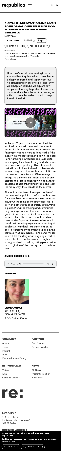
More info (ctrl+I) (8, 441)
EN (57, 5)
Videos (6, 370)
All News (36, 370)
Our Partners (38, 343)
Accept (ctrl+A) (11, 447)
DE (52, 5)
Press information (41, 373)
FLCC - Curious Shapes (16, 318)
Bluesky (14, 406)
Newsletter (37, 377)
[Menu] (30, 5)
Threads (34, 406)
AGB (4, 354)
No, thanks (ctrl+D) (33, 447)
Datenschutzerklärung (14, 358)
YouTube (4, 406)
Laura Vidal (10, 36)
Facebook (39, 406)
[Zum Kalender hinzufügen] (34, 41)
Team (5, 347)
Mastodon (19, 406)
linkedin (24, 406)
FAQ (4, 373)
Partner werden (40, 347)
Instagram (9, 406)
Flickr (29, 406)
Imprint (6, 350)
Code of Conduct (11, 377)
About (5, 343)
